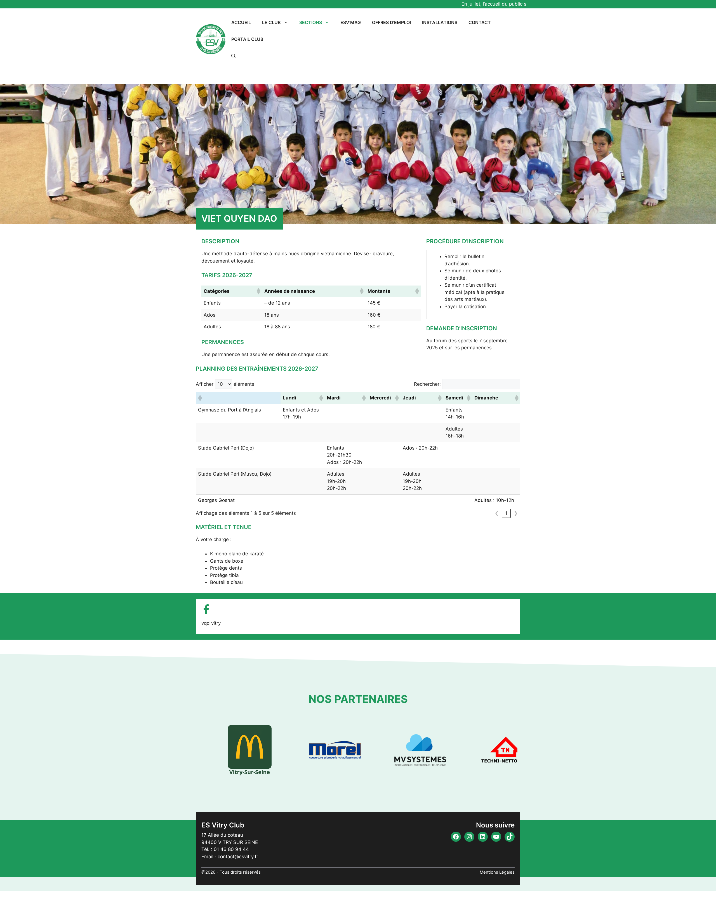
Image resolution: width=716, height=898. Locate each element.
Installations (439, 22)
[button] (233, 56)
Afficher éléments (225, 384)
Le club (271, 22)
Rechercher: (427, 384)
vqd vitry (211, 623)
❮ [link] (497, 513)
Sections (310, 22)
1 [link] (506, 513)
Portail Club (247, 39)
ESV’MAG (350, 22)
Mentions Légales (497, 872)
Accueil (241, 22)
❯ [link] (516, 513)
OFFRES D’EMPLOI (391, 22)
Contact (479, 22)
